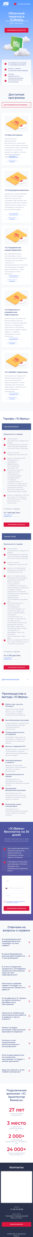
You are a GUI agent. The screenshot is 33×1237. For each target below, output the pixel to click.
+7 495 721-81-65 (23, 4)
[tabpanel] (16, 259)
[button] (12, 516)
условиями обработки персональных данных (15, 902)
